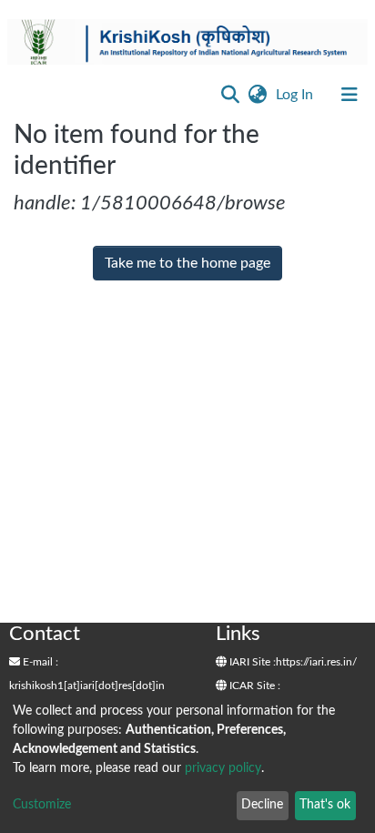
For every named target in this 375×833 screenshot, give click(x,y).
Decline (262, 804)
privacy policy (223, 768)
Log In (296, 94)
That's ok (324, 804)
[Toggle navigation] (349, 94)
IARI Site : (251, 661)
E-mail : (39, 661)
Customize (42, 804)
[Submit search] (230, 95)
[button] (257, 95)
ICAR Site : (253, 685)
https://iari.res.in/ (316, 661)
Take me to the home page (187, 263)
